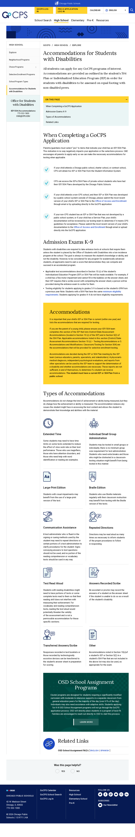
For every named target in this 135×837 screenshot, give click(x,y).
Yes (63, 771)
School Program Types (18, 81)
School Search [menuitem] (43, 20)
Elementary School (78, 799)
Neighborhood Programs (19, 60)
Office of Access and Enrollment (111, 201)
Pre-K (71, 803)
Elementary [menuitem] (77, 20)
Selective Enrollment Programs (22, 74)
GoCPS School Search (51, 794)
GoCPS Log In (43, 10)
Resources (74, 790)
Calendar (95, 10)
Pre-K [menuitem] (90, 20)
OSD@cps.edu (23, 116)
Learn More (86, 722)
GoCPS (46, 45)
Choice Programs (16, 67)
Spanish (104, 750)
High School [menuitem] (61, 20)
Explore (12, 52)
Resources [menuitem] (102, 20)
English (94, 750)
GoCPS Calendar (48, 790)
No (78, 771)
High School (61, 45)
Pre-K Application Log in (68, 10)
